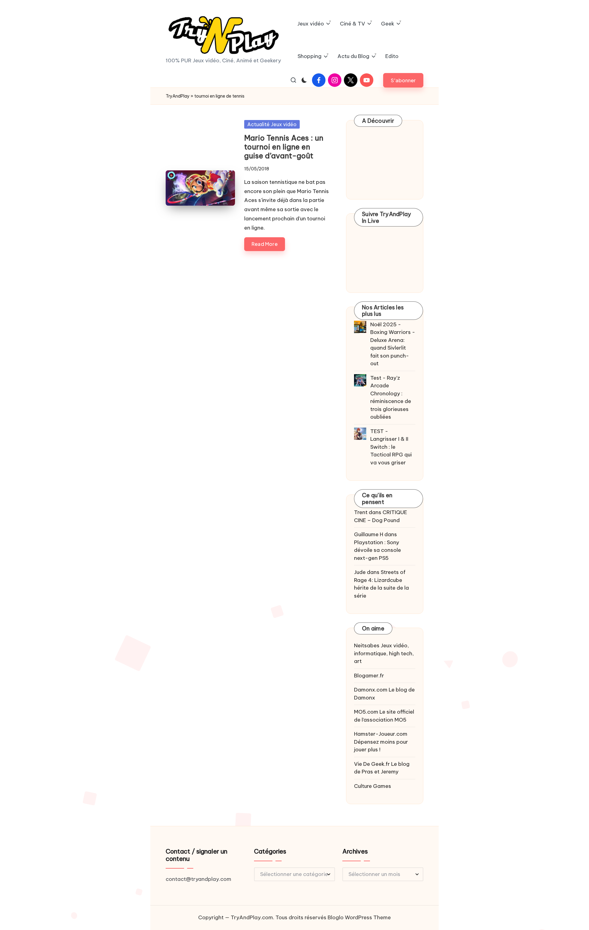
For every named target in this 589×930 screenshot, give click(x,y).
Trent (361, 512)
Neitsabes (366, 645)
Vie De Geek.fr (372, 764)
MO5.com (366, 711)
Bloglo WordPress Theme (359, 917)
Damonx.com (370, 689)
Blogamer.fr (369, 675)
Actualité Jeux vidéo (272, 124)
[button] (403, 80)
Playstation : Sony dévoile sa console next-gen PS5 (377, 550)
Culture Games (372, 786)
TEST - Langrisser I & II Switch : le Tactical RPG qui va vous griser (391, 447)
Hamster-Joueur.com (380, 733)
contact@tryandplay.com (198, 879)
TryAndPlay (178, 96)
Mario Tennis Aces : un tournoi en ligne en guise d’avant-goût (283, 146)
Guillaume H (368, 534)
